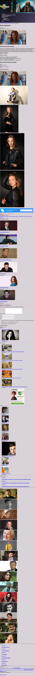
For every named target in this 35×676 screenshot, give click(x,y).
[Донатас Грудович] (9, 560)
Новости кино (5, 16)
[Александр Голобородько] (8, 258)
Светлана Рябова (5, 431)
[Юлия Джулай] (8, 612)
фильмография (8, 213)
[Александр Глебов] (8, 244)
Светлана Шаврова (4, 287)
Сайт (1, 318)
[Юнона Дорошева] (5, 439)
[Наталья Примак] (8, 601)
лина (5, 213)
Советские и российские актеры (8, 23)
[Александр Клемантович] (8, 529)
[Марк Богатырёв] (7, 299)
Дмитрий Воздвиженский (6, 473)
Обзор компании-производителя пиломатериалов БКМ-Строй (12, 369)
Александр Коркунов (4, 232)
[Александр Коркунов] (8, 230)
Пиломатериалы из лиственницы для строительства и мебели (12, 360)
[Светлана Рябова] (5, 430)
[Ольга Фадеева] (8, 581)
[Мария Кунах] (5, 413)
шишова (12, 213)
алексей (5, 668)
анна (12, 668)
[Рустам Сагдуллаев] (8, 498)
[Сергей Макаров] (9, 591)
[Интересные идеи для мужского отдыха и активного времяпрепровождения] (7, 385)
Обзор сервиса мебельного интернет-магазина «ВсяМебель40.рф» (13, 351)
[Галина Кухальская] (8, 519)
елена (32, 668)
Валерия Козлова (5, 464)
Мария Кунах (4, 414)
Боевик (5, 19)
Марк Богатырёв (3, 301)
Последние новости (6, 15)
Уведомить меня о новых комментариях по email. (9, 322)
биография (2, 213)
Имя (1, 315)
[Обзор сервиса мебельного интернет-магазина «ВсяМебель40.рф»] (7, 350)
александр (2, 668)
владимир (21, 668)
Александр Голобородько (5, 259)
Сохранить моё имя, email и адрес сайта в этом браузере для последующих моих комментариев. (17, 320)
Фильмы (3, 17)
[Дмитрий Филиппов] (8, 622)
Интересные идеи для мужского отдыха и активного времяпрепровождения (15, 386)
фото (1, 671)
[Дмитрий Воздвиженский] (5, 472)
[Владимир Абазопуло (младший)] (8, 455)
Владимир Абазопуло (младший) (7, 456)
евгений (27, 668)
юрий (5, 671)
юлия (4, 671)
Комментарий (2, 313)
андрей (10, 668)
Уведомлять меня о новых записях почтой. (8, 323)
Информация (6, 18)
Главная (1, 23)
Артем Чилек (3, 273)
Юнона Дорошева (5, 440)
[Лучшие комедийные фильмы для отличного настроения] (7, 377)
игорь (34, 668)
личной (3, 669)
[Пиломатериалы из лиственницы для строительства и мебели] (7, 359)
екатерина (29, 668)
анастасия (7, 668)
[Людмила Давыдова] (9, 632)
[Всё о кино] (4, 9)
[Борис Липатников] (8, 550)
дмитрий (24, 668)
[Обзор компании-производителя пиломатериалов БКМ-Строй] (7, 368)
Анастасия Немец (5, 340)
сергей (20, 669)
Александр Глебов (4, 245)
